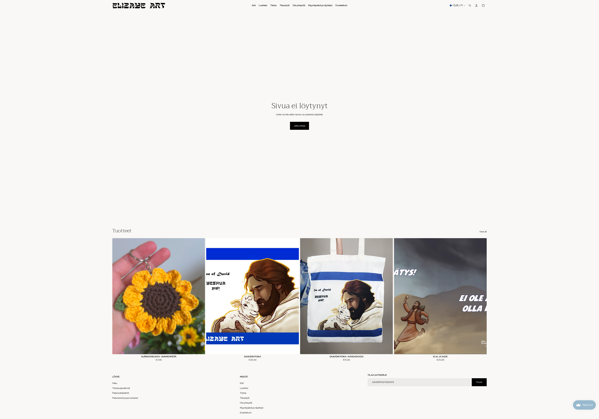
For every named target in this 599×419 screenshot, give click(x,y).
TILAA (479, 382)
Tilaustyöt (244, 398)
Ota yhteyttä (246, 402)
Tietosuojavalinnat (121, 388)
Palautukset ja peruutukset (125, 398)
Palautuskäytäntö (120, 393)
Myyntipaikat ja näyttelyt (251, 407)
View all (483, 231)
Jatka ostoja (299, 125)
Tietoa (243, 393)
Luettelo (244, 388)
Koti (242, 383)
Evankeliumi (245, 412)
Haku (114, 383)
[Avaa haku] (469, 5)
